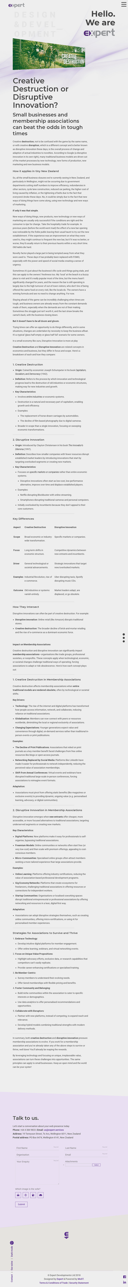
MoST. (81, 1279)
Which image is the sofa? (27, 1189)
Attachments (71, 1161)
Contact (11, 1278)
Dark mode (11, 1251)
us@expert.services (54, 1130)
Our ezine (11, 1265)
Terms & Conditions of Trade (53, 1283)
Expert (60, 1279)
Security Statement (79, 1283)
